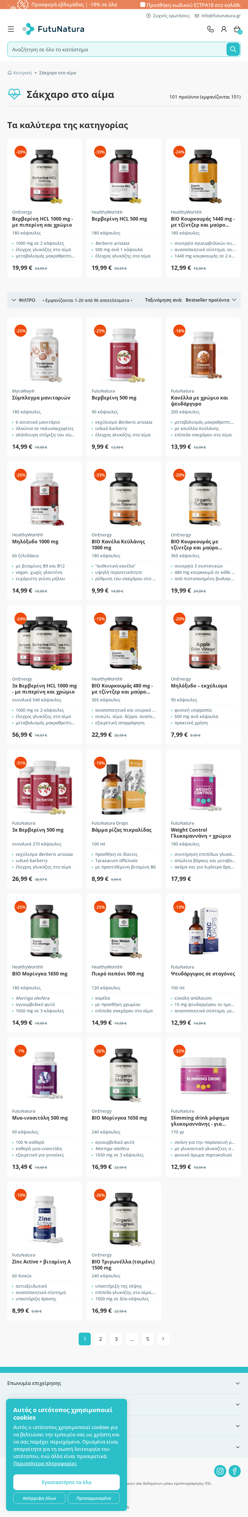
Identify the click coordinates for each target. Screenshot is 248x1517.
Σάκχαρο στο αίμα (57, 73)
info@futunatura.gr (221, 15)
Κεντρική (22, 73)
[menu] (12, 29)
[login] (223, 29)
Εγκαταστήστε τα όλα (66, 1482)
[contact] (210, 29)
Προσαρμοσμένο (94, 1498)
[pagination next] (163, 1339)
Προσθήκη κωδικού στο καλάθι (194, 5)
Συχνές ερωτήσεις (171, 15)
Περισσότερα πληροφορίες (45, 1463)
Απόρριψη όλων (39, 1498)
